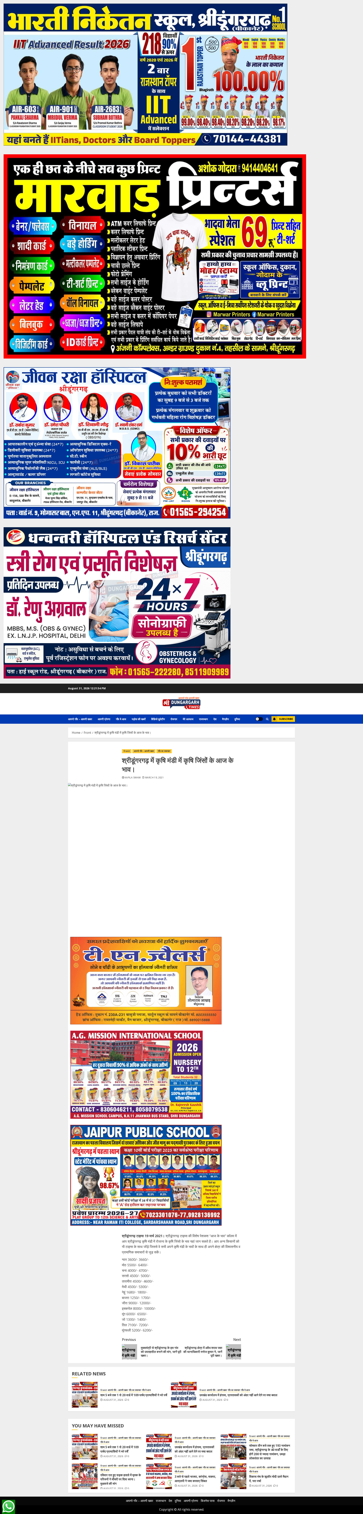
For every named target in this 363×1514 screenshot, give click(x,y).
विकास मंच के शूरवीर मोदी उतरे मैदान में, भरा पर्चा (268, 1478)
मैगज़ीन (225, 719)
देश (214, 719)
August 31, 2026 (113, 1399)
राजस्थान (203, 719)
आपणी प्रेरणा (104, 719)
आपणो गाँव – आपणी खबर (80, 719)
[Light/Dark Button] (259, 719)
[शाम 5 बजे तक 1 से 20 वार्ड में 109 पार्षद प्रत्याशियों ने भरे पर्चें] (85, 1395)
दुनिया (237, 719)
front (126, 751)
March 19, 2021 (154, 777)
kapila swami (133, 777)
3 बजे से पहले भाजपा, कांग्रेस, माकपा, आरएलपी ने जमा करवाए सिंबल (195, 1478)
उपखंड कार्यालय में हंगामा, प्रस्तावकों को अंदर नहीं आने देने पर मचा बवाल (238, 1395)
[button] (267, 719)
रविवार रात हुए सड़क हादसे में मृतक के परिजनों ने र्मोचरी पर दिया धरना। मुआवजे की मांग (120, 1479)
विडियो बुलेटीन (158, 719)
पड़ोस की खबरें (139, 719)
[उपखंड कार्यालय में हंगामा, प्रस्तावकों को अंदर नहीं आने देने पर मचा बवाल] (184, 1395)
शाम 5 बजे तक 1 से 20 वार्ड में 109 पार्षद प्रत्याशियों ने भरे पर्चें (133, 1395)
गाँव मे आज (121, 719)
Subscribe (286, 719)
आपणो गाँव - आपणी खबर (144, 751)
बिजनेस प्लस (208, 1501)
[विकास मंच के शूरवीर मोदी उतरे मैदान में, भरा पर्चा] (233, 1476)
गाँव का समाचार (164, 751)
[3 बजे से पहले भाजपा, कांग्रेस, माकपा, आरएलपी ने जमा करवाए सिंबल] (159, 1476)
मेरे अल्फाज (188, 719)
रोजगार (174, 719)
